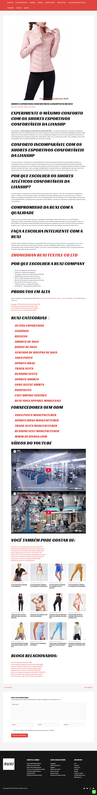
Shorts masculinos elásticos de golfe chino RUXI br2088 (27, 664)
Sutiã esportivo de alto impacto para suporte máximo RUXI (27, 551)
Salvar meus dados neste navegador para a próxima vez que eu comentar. (33, 730)
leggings (22, 331)
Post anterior (7, 687)
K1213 (41, 298)
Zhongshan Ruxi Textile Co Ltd (44, 255)
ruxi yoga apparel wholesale (38, 401)
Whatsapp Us (77, 777)
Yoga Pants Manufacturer (34, 763)
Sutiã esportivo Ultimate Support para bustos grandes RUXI (27, 549)
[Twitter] (87, 788)
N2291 (71, 298)
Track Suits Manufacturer (34, 771)
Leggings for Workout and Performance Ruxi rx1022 (25, 304)
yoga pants (24, 358)
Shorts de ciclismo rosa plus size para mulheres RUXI (26, 668)
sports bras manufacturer (37, 420)
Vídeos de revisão (55, 769)
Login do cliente (78, 773)
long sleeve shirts (29, 385)
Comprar (76, 765)
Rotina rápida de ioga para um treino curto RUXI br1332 (26, 553)
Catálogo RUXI (31, 773)
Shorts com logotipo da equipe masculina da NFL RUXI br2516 (28, 672)
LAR (75, 763)
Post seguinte (89, 687)
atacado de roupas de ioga (76, 2)
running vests (26, 374)
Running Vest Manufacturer (34, 775)
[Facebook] (84, 788)
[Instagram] (90, 788)
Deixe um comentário (17, 107)
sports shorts (27, 379)
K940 (67, 298)
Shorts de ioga (50, 2)
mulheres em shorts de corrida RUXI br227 (23, 560)
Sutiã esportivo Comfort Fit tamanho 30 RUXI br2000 (25, 558)
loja (16, 300)
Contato (19, 8)
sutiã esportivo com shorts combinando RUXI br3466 (26, 670)
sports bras (25, 363)
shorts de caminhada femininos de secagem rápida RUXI (27, 666)
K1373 (50, 298)
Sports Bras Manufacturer (34, 767)
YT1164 (62, 298)
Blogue (26, 8)
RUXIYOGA (10, 2)
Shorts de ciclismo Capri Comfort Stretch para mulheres (27, 676)
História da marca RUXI (33, 765)
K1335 (45, 298)
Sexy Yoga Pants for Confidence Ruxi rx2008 (23, 310)
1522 (74, 298)
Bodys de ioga (61, 2)
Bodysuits (23, 390)
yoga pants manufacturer (35, 415)
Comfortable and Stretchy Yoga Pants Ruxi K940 (24, 308)
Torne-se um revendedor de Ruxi (36, 769)
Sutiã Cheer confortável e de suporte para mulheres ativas (27, 556)
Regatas (40, 2)
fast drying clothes (31, 395)
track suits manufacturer (36, 426)
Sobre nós (10, 8)
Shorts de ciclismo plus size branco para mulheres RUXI (26, 674)
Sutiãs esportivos (21, 2)
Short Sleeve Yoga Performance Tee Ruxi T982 (24, 306)
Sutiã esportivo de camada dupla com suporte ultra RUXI (27, 547)
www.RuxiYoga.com (31, 436)
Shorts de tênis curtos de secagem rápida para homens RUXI (28, 554)
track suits (24, 368)
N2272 (54, 298)
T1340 (58, 298)
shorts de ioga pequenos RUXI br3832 (21, 662)
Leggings (32, 2)
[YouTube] (93, 788)
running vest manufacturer (37, 431)
